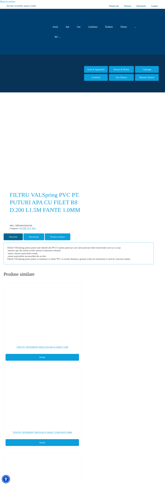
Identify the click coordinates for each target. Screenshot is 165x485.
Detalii (42, 357)
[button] (135, 27)
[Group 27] (156, 32)
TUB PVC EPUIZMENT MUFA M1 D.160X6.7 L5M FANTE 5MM (42, 432)
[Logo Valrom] (17, 10)
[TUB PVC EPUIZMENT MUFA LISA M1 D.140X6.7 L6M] (42, 313)
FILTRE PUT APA (27, 228)
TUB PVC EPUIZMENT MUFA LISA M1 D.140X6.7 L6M (42, 347)
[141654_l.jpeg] (40, 142)
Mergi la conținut (7, 1)
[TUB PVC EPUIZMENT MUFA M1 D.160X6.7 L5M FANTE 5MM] (42, 398)
